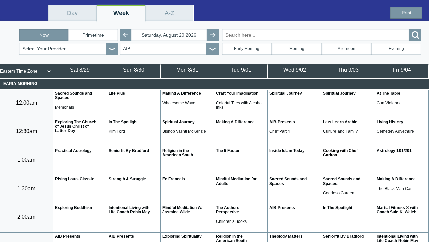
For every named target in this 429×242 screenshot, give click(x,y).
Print (406, 12)
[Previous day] (125, 35)
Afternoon (346, 48)
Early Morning (246, 48)
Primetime (93, 35)
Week (121, 13)
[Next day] (213, 35)
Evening (396, 48)
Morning (296, 48)
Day (72, 13)
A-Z (169, 13)
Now (44, 35)
